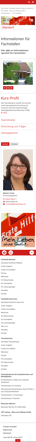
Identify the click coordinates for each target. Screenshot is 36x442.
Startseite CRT (6, 414)
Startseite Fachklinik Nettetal (11, 261)
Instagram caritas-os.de (10, 251)
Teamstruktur (8, 118)
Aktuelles (4, 289)
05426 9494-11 (10, 198)
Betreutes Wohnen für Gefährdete (13, 405)
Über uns (4, 325)
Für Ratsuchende (7, 278)
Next (11, 86)
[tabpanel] (18, 23)
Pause (8, 86)
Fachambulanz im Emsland (11, 384)
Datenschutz (7, 428)
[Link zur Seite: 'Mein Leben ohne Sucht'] (18, 228)
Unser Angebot (6, 265)
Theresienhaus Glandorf (12, 25)
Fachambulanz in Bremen (10, 397)
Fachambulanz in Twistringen (12, 393)
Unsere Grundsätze (8, 268)
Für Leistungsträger (8, 285)
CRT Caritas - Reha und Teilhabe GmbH (13, 10)
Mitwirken (4, 275)
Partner (3, 272)
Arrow (17, 440)
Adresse (14, 142)
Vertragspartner (9, 131)
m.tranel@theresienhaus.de (16, 202)
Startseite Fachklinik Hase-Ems (12, 301)
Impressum (7, 432)
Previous (4, 86)
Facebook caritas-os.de (4, 251)
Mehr (5, 111)
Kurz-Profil (10, 96)
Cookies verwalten (10, 425)
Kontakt (5, 142)
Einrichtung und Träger (13, 124)
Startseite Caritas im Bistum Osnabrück (21, 8)
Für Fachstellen (17, 13)
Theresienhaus (5, 13)
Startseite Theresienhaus (10, 340)
